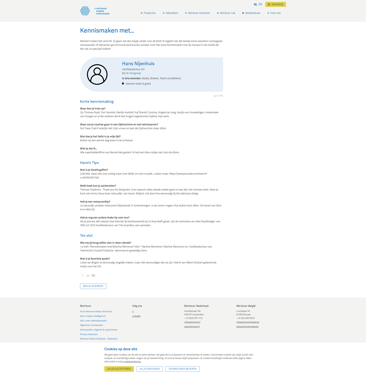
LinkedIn (136, 316)
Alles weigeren (150, 368)
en (260, 4)
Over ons (275, 13)
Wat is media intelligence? (93, 316)
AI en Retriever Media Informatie (96, 311)
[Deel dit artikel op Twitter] (82, 276)
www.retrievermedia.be (247, 326)
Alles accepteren (119, 368)
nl (255, 4)
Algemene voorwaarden (91, 325)
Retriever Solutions (199, 13)
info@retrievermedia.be (247, 322)
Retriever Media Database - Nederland (99, 338)
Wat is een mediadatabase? (93, 320)
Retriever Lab (227, 13)
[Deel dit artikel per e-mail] (93, 276)
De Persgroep (133, 73)
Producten (150, 13)
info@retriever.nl (192, 322)
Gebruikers (172, 13)
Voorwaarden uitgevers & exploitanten (98, 329)
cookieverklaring (132, 361)
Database (277, 4)
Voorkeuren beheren (183, 368)
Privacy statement (89, 334)
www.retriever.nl (192, 326)
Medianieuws (252, 13)
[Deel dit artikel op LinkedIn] (88, 276)
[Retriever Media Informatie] (95, 10)
